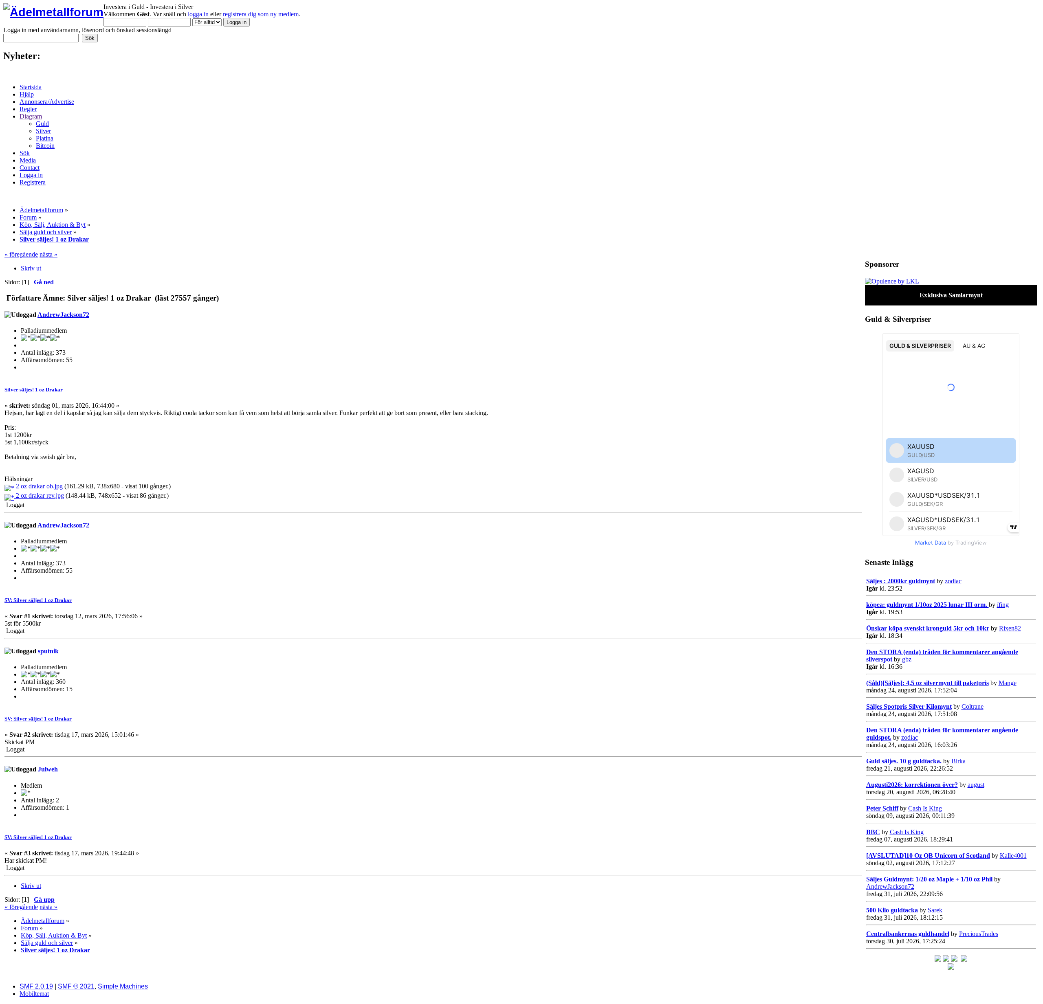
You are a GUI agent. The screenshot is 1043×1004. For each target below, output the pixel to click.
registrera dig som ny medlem (261, 14)
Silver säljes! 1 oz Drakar (33, 390)
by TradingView (951, 542)
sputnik (48, 651)
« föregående (21, 254)
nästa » (48, 254)
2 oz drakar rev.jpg (39, 495)
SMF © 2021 (76, 986)
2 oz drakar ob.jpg (38, 486)
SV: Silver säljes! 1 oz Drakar (38, 600)
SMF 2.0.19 (36, 986)
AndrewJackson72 (63, 314)
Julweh (48, 769)
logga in (198, 14)
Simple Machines (123, 986)
